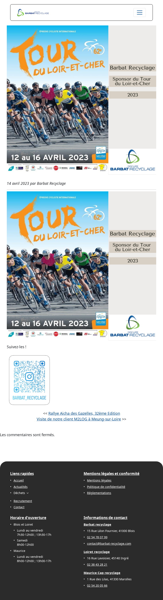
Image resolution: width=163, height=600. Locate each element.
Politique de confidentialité (106, 487)
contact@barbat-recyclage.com (109, 544)
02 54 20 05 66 (97, 585)
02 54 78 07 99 (97, 537)
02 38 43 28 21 (97, 564)
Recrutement (23, 501)
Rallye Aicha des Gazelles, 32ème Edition (84, 413)
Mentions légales (99, 480)
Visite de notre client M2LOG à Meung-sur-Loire (79, 419)
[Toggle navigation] (139, 12)
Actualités (21, 487)
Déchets (19, 493)
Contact (19, 507)
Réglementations (99, 493)
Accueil (19, 480)
